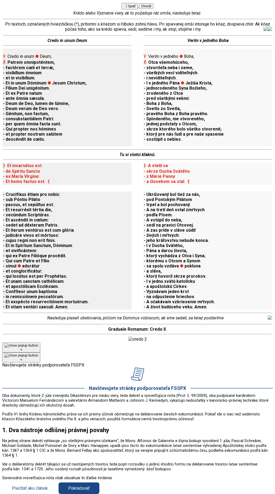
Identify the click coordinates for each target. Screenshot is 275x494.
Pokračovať (79, 488)
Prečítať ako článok (30, 488)
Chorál (146, 6)
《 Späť (130, 6)
